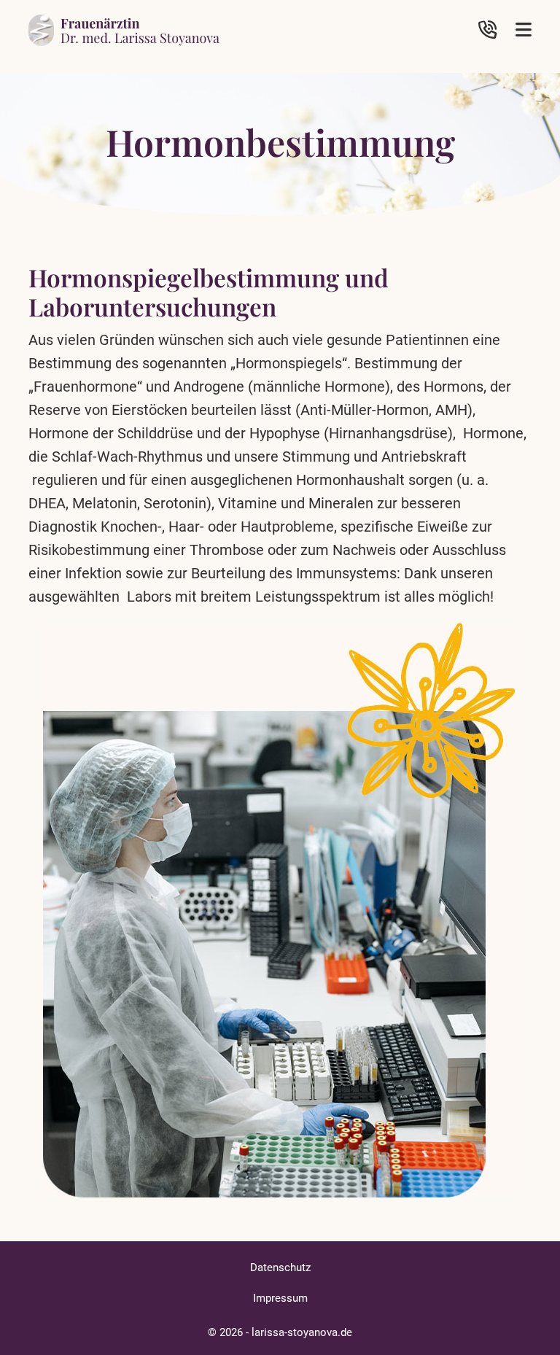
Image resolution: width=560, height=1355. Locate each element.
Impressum (280, 1298)
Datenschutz (280, 1267)
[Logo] (123, 29)
